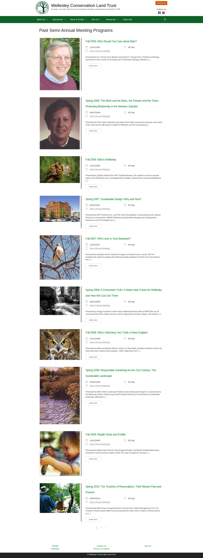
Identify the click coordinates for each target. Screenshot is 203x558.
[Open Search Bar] (164, 19)
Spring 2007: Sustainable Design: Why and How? (113, 199)
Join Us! (95, 19)
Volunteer (55, 549)
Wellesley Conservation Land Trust (83, 5)
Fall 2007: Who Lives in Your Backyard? (108, 238)
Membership (161, 3)
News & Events (77, 19)
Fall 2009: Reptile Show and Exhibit (105, 434)
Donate (55, 546)
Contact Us (101, 546)
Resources (111, 19)
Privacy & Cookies (101, 549)
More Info (93, 66)
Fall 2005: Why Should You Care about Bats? (111, 41)
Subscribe (127, 19)
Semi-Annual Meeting (100, 51)
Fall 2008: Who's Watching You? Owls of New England (116, 332)
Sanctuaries (58, 19)
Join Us (147, 546)
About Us (41, 19)
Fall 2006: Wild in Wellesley (101, 159)
